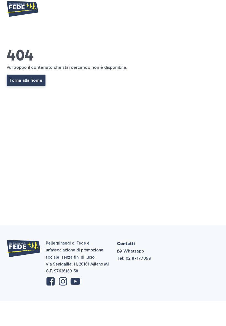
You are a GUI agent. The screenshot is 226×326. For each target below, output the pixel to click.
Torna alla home (25, 80)
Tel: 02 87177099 (134, 258)
